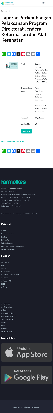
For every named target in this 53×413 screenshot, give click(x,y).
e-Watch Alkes (7, 307)
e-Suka (4, 310)
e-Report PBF (6, 281)
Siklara (3, 322)
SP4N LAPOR (6, 332)
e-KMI (3, 265)
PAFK (3, 325)
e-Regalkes (5, 304)
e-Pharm (4, 278)
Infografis (5, 240)
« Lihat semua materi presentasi (13, 141)
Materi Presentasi (8, 249)
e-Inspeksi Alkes (7, 313)
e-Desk (4, 287)
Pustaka (4, 237)
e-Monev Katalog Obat (10, 275)
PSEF (3, 284)
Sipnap (3, 268)
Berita (3, 231)
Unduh (26, 131)
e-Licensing (5, 271)
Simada (4, 329)
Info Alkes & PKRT (8, 316)
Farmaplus (5, 262)
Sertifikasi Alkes (7, 319)
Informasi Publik (7, 234)
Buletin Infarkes (7, 243)
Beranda (4, 11)
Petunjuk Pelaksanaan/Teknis (12, 246)
